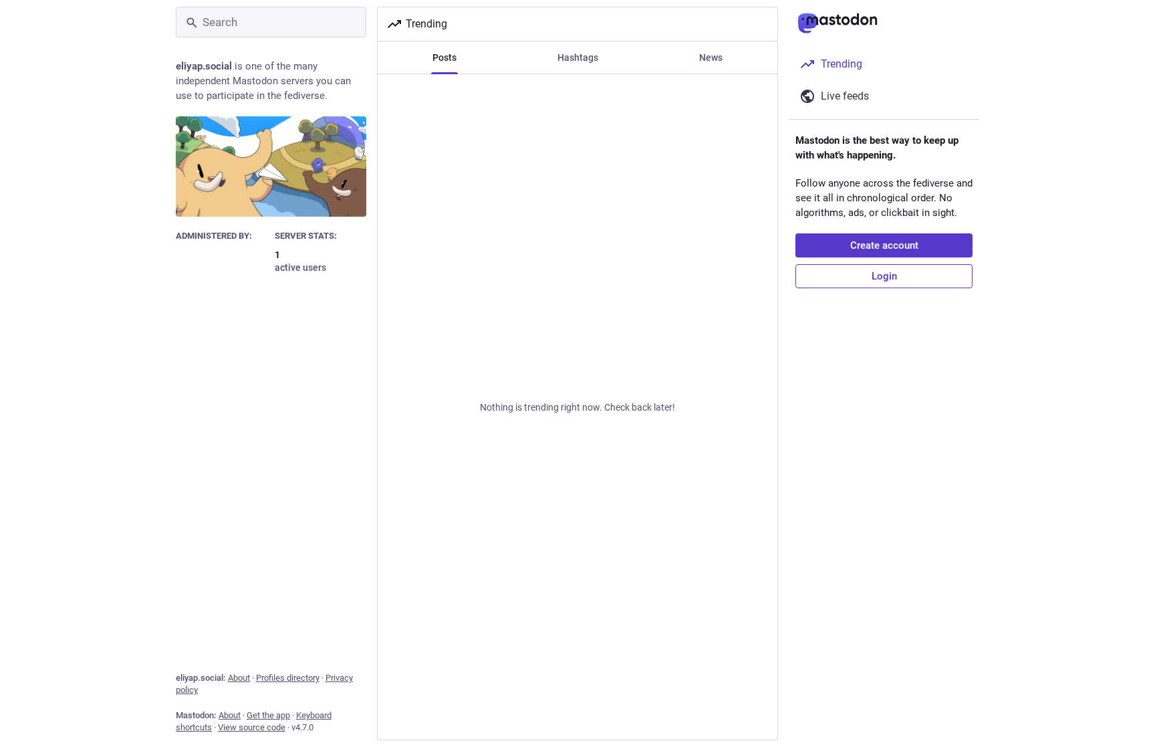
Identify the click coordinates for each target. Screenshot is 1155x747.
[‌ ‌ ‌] (222, 261)
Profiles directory (287, 678)
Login (884, 276)
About (239, 678)
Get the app (268, 715)
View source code (251, 727)
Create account (884, 245)
